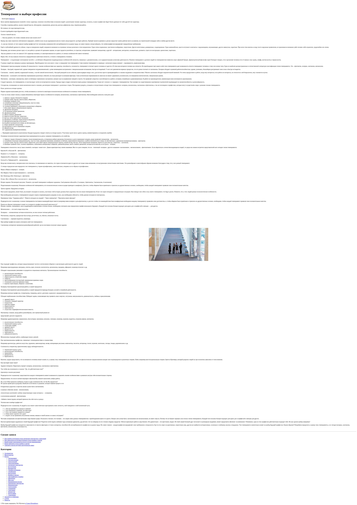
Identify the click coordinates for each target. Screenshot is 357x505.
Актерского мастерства (15, 465)
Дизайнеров (12, 471)
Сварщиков (11, 488)
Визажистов (12, 468)
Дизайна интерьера (14, 470)
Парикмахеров (12, 485)
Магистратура (8, 455)
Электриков (12, 495)
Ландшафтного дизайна (15, 477)
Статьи (6, 498)
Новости (12, 18)
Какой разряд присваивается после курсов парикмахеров (22, 442)
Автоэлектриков (13, 463)
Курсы (6, 456)
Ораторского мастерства (16, 483)
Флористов (11, 492)
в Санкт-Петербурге (31, 503)
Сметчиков (11, 490)
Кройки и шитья (13, 475)
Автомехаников (13, 460)
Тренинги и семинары (11, 497)
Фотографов (12, 493)
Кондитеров (12, 473)
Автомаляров (12, 458)
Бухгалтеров (12, 466)
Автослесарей (12, 461)
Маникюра (11, 478)
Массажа (11, 480)
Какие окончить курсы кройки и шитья (16, 443)
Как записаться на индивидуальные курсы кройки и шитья (23, 440)
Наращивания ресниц (15, 482)
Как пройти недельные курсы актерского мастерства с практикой (25, 438)
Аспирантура (8, 453)
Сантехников (12, 487)
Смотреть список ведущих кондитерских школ (19, 445)
